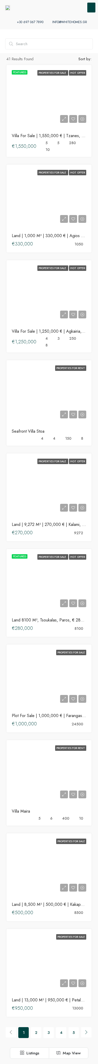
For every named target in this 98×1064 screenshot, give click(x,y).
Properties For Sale (53, 73)
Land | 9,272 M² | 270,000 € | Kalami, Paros (52, 524)
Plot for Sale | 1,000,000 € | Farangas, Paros (53, 716)
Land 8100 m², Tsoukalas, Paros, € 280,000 (52, 620)
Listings (32, 1053)
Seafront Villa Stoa (28, 431)
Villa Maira (21, 811)
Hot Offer (77, 73)
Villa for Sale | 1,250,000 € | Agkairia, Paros (52, 331)
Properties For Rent (70, 368)
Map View (71, 1053)
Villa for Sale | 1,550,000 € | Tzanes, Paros (52, 136)
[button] (91, 7)
